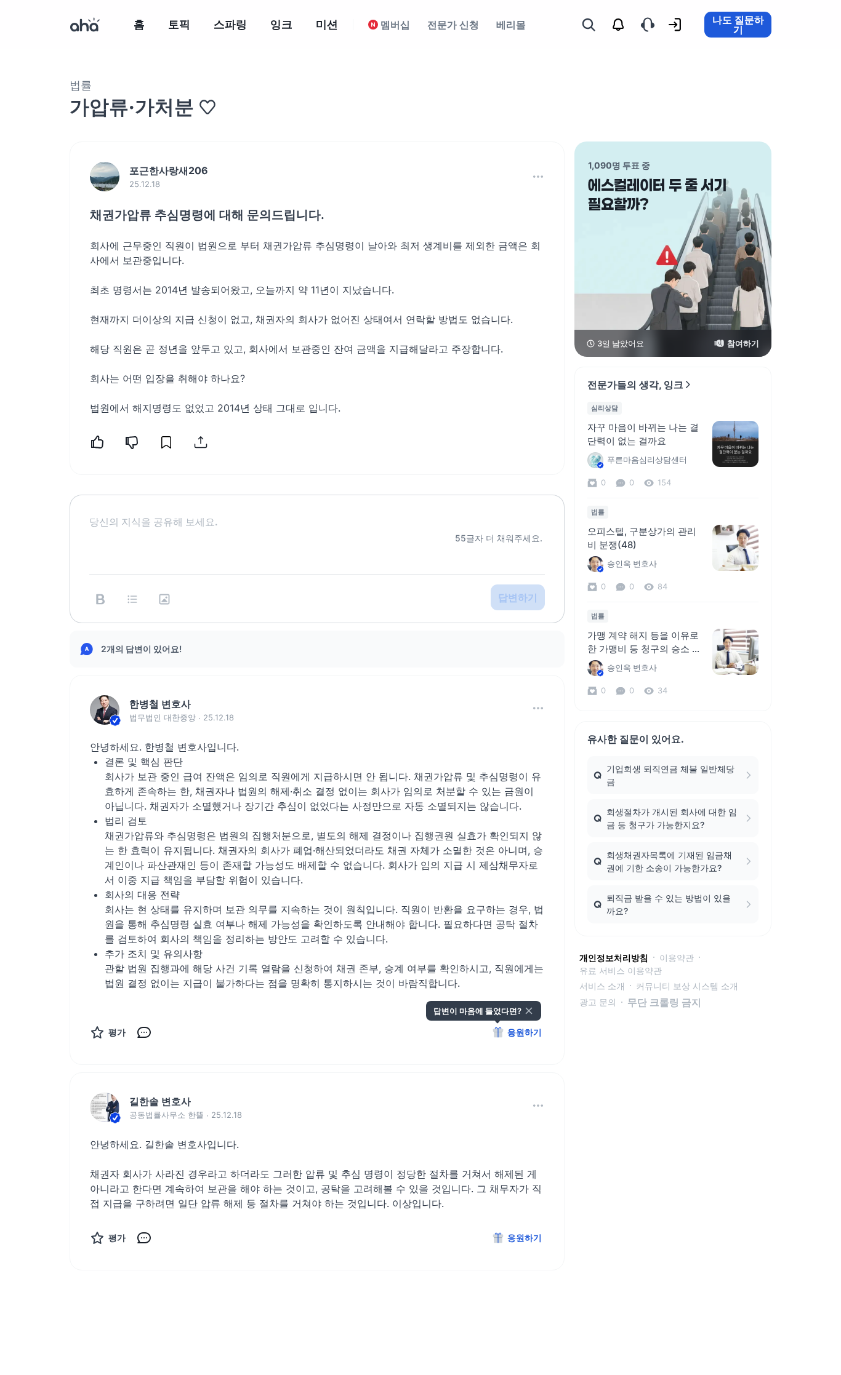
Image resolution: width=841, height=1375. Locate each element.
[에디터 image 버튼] (164, 599)
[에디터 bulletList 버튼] (132, 599)
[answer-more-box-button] (538, 708)
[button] (538, 176)
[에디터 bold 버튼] (100, 599)
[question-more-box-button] (538, 176)
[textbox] (317, 512)
